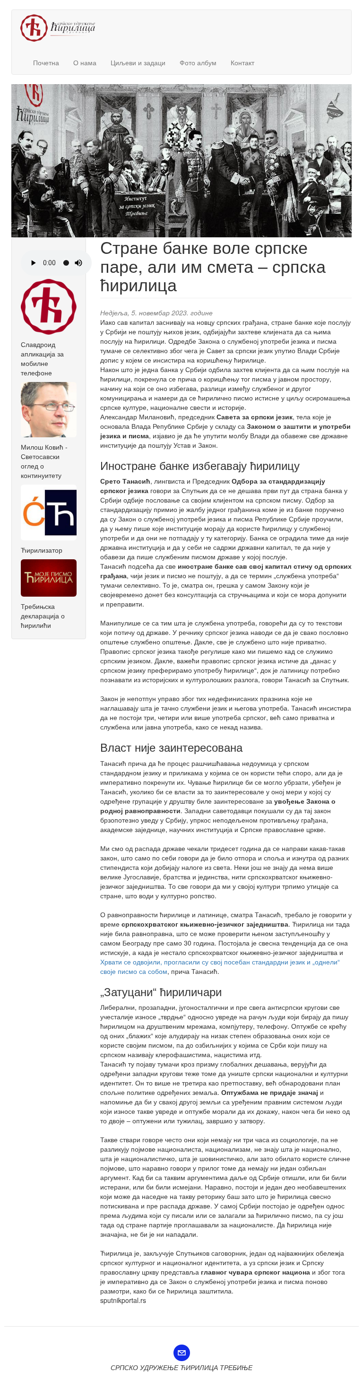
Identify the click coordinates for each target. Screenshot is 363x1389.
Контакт (242, 62)
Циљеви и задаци (138, 62)
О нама (84, 62)
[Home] (61, 28)
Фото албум (198, 62)
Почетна (46, 62)
